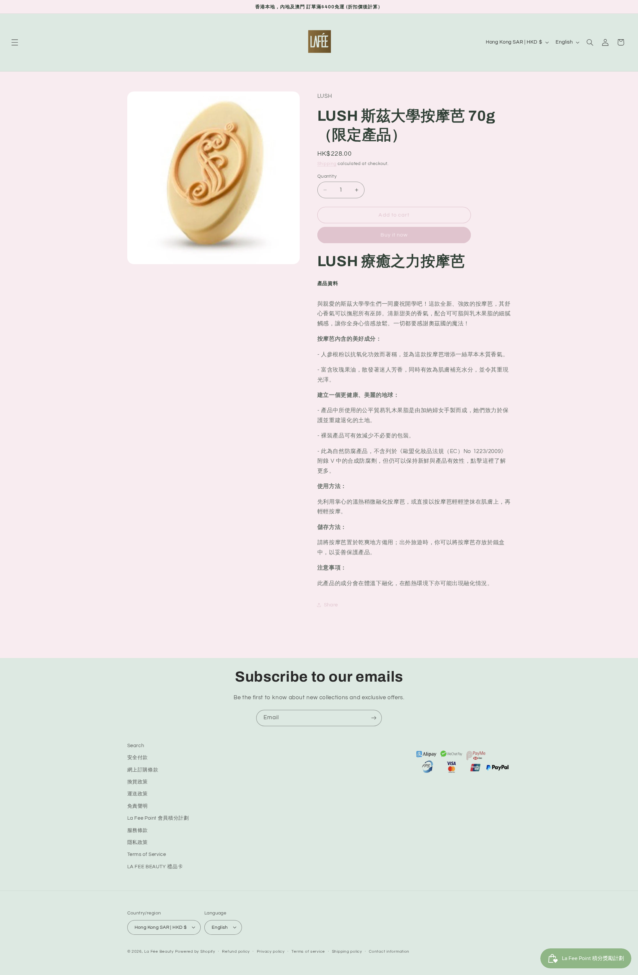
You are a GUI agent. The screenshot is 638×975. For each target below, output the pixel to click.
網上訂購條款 (143, 769)
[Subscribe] (373, 718)
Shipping (327, 164)
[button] (14, 42)
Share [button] (331, 604)
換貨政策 (137, 781)
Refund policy (236, 951)
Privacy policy (271, 951)
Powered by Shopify (195, 951)
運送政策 (137, 794)
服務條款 (137, 830)
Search (135, 745)
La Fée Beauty (159, 951)
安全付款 (137, 757)
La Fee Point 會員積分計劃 (158, 818)
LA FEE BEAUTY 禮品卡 (155, 866)
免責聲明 (137, 806)
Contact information (389, 951)
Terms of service (308, 951)
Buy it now (394, 235)
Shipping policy (347, 951)
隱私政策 (137, 842)
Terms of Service (146, 854)
